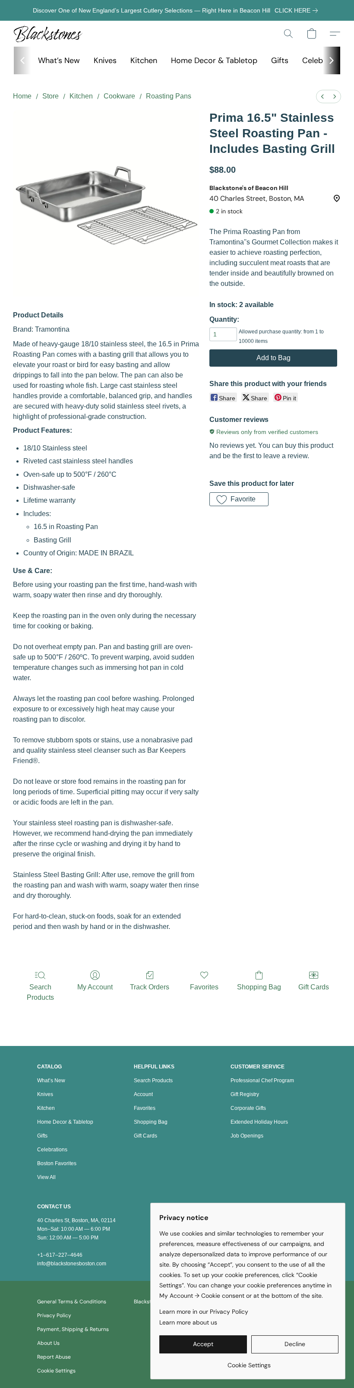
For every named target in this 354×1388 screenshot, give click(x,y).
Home (22, 96)
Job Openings (247, 1136)
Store (50, 96)
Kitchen (143, 60)
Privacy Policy (54, 1315)
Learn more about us (188, 1322)
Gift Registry (245, 1094)
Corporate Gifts (248, 1108)
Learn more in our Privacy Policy (203, 1311)
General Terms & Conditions (71, 1301)
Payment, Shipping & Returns (73, 1329)
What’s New (59, 60)
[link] (298, 10)
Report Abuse (54, 1356)
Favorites (204, 987)
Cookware (119, 96)
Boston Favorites (56, 1163)
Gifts (279, 60)
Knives (105, 60)
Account (143, 1094)
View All (46, 1177)
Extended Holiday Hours (259, 1122)
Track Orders (149, 987)
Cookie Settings (56, 1370)
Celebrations (52, 1150)
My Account (95, 987)
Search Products (40, 992)
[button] (48, 33)
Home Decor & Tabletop (214, 60)
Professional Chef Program (262, 1080)
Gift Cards (313, 987)
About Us (48, 1343)
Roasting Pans (168, 96)
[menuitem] (322, 96)
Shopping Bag (259, 987)
